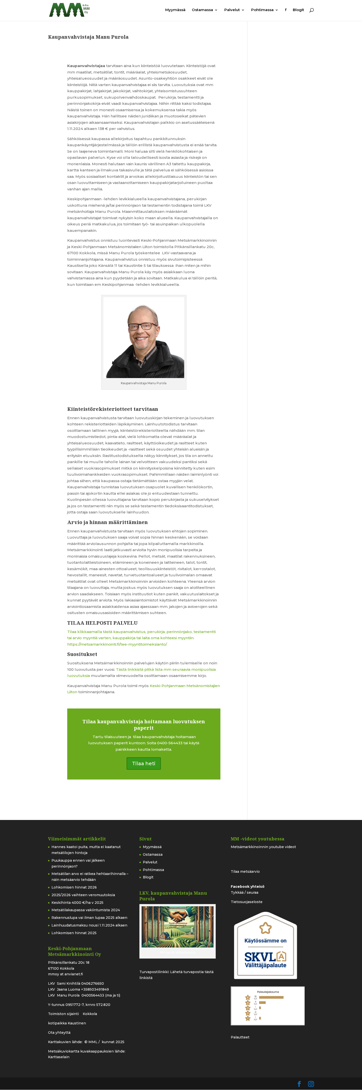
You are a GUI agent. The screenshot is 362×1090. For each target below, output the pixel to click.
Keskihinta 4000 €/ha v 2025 (77, 902)
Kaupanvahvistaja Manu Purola (88, 37)
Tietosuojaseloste (247, 902)
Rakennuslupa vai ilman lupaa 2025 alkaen (89, 917)
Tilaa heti (143, 763)
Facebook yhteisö (247, 886)
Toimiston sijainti (64, 1014)
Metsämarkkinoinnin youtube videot (263, 847)
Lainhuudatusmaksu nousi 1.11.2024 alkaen (89, 925)
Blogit (298, 10)
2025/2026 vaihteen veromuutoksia (83, 895)
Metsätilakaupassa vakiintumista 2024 (85, 910)
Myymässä (175, 10)
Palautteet (240, 1037)
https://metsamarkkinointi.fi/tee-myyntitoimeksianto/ (117, 644)
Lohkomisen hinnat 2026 (74, 887)
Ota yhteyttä (59, 1032)
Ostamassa (202, 10)
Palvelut (232, 10)
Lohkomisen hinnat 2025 (74, 933)
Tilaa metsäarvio (245, 871)
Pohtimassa (262, 10)
